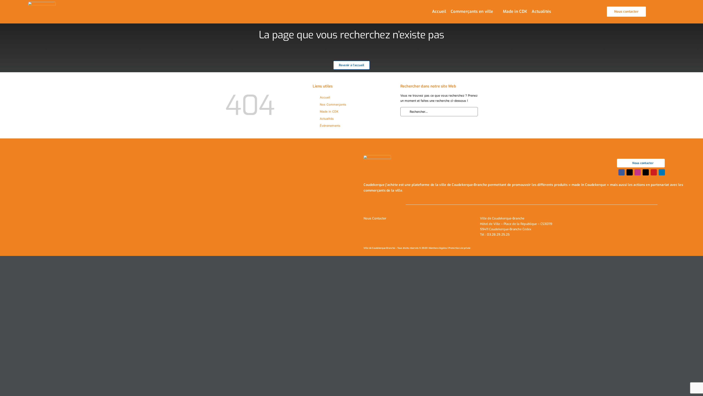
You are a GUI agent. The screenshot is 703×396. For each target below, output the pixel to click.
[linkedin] (662, 172)
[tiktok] (646, 172)
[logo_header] (42, 3)
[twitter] (629, 172)
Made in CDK (329, 111)
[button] (562, 11)
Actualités (327, 118)
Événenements (330, 125)
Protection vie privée (459, 248)
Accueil (325, 97)
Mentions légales (438, 248)
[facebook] (621, 172)
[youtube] (654, 172)
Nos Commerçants (333, 104)
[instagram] (638, 172)
